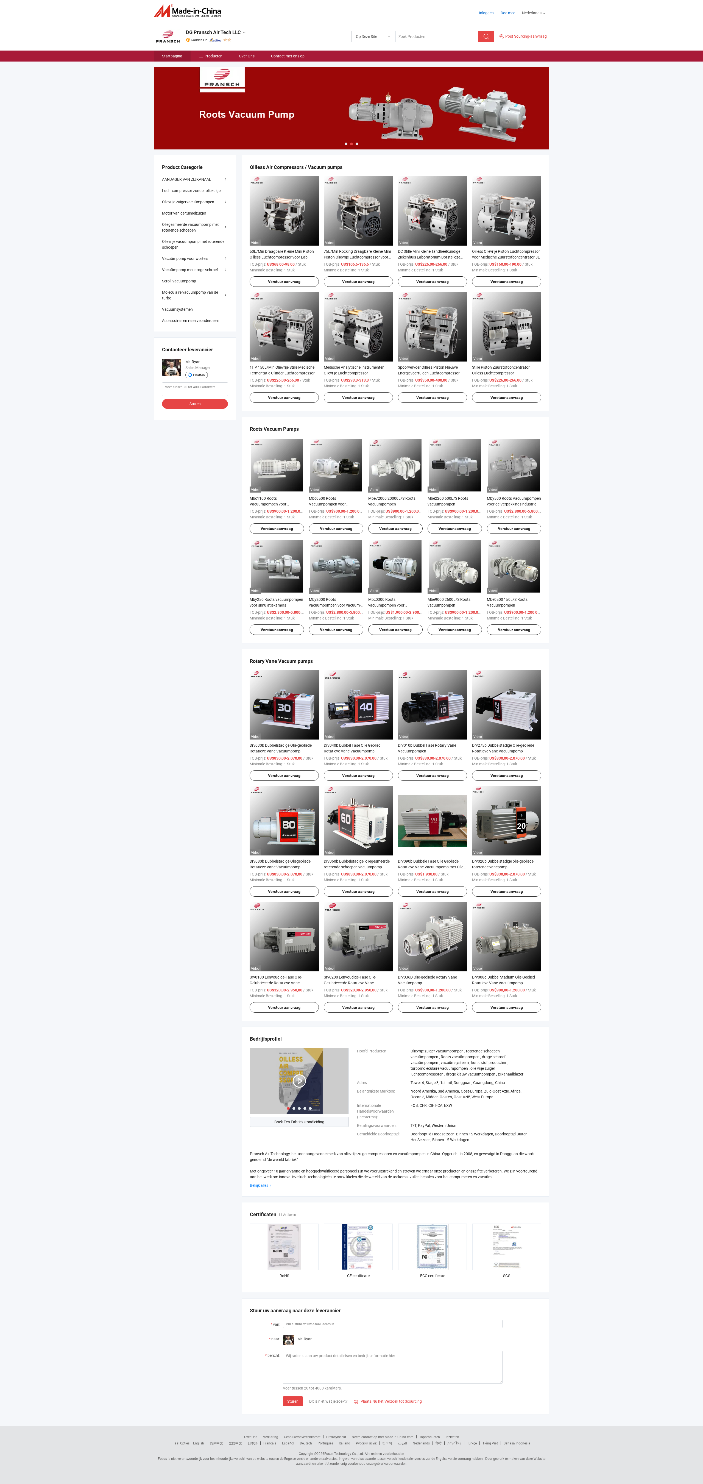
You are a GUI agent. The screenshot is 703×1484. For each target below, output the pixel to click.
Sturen (293, 1401)
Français (269, 1443)
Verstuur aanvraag (284, 281)
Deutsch (306, 1443)
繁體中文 (235, 1443)
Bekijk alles (259, 1185)
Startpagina (172, 56)
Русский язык (366, 1443)
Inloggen (486, 12)
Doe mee (508, 12)
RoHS (284, 1275)
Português (325, 1443)
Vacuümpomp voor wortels (185, 258)
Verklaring (270, 1437)
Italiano (344, 1443)
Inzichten (452, 1437)
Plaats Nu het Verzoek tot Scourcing (388, 1401)
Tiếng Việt (490, 1443)
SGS (506, 1275)
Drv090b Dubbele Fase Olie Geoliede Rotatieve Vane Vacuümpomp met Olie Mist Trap (430, 866)
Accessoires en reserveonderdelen (190, 320)
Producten (213, 56)
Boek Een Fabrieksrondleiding (299, 1121)
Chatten (199, 375)
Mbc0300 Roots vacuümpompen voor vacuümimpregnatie (386, 605)
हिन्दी (439, 1443)
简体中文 (216, 1443)
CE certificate (358, 1275)
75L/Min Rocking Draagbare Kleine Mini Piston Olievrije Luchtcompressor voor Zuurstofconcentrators (357, 257)
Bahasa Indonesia (517, 1443)
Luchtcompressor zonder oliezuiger (192, 190)
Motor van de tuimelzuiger (184, 213)
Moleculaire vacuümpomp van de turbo (190, 295)
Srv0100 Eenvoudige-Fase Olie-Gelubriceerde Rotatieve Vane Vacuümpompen (276, 982)
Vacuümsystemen (177, 309)
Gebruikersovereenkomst (302, 1437)
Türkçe (472, 1443)
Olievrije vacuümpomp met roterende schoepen (193, 244)
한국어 (387, 1443)
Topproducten (429, 1437)
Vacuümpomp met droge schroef (190, 269)
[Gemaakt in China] (189, 10)
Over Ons (247, 56)
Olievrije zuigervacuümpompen (188, 201)
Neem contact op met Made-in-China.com (383, 1437)
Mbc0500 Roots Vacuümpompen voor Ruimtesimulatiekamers (329, 504)
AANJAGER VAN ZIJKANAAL (186, 179)
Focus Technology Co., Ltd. (344, 1453)
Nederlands (421, 1443)
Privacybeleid (336, 1437)
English (198, 1443)
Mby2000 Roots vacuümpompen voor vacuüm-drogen (335, 605)
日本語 (253, 1443)
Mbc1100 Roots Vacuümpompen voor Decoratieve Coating (268, 504)
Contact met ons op (288, 56)
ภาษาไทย (454, 1443)
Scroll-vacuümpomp (179, 281)
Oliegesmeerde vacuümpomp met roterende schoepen (190, 227)
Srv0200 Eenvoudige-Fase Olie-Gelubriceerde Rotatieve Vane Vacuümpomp (350, 982)
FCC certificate (432, 1275)
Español (288, 1443)
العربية (402, 1443)
